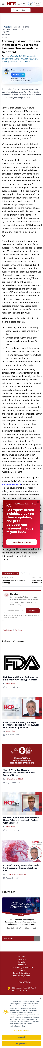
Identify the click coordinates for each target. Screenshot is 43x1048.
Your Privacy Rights (21, 1030)
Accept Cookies (21, 1044)
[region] (21, 1021)
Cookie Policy (20, 1026)
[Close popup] (38, 502)
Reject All (21, 1037)
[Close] (40, 998)
